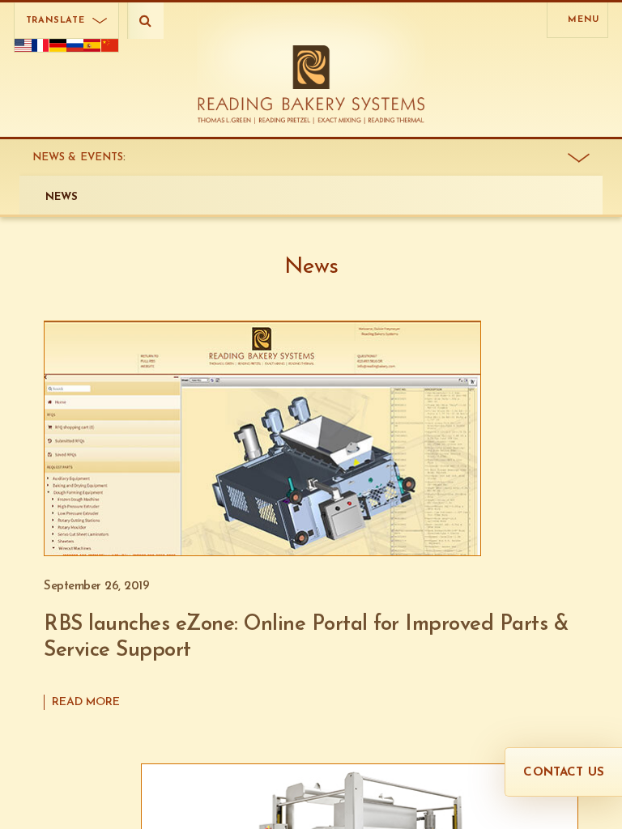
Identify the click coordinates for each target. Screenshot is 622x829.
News (61, 197)
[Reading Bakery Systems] (311, 84)
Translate (55, 20)
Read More (86, 702)
